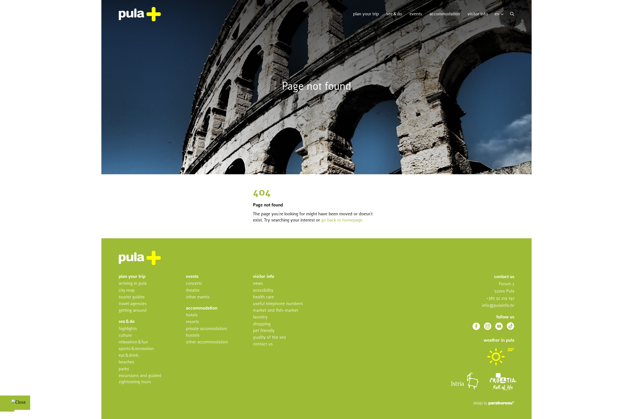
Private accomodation (206, 329)
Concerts (194, 283)
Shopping (262, 324)
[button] (500, 14)
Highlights (128, 329)
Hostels (193, 335)
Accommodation (445, 14)
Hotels (192, 315)
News (258, 283)
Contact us (263, 344)
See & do (394, 14)
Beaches (126, 362)
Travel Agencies (133, 304)
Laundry (260, 317)
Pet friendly (263, 331)
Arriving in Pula (133, 283)
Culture (125, 335)
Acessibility (263, 290)
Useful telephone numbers (278, 304)
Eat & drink (128, 355)
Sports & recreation (136, 349)
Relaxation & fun (133, 342)
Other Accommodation (207, 342)
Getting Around (133, 310)
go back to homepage (341, 220)
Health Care (263, 297)
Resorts (192, 322)
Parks (124, 369)
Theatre (193, 290)
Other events (198, 297)
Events (415, 14)
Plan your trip (366, 14)
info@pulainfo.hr (498, 305)
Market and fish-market (275, 310)
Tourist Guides (132, 297)
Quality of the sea (269, 337)
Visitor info (478, 14)
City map (127, 290)
